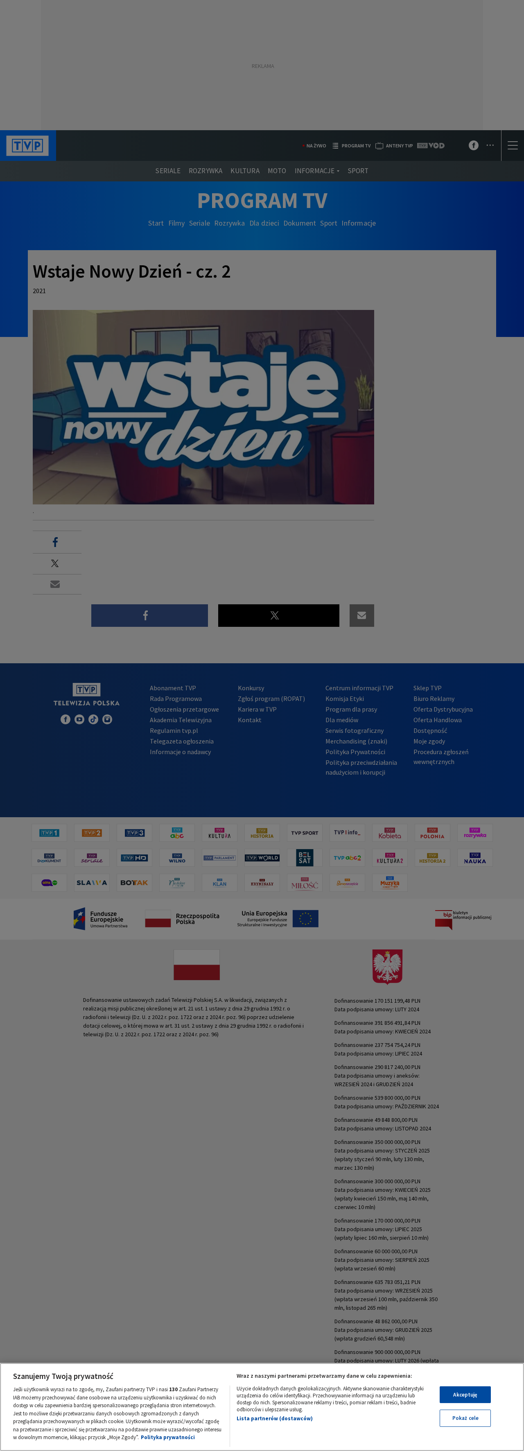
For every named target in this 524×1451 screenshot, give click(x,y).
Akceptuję (465, 1394)
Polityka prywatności (168, 1437)
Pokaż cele (465, 1418)
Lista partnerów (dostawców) (275, 1418)
